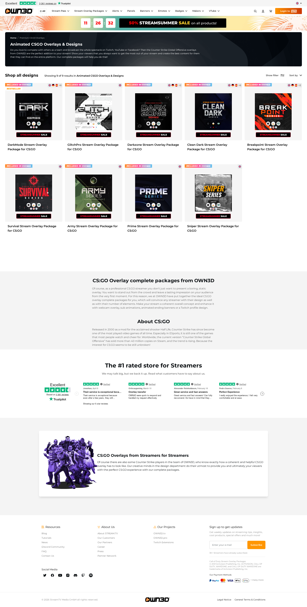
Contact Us (48, 555)
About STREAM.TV (108, 533)
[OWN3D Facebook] (52, 575)
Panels (131, 11)
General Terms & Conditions (250, 599)
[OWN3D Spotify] (91, 575)
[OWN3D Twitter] (45, 575)
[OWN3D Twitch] (83, 575)
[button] (256, 545)
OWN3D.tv (160, 533)
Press (101, 551)
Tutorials (46, 537)
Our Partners (105, 542)
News (45, 542)
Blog (44, 533)
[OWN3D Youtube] (60, 575)
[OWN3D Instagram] (68, 575)
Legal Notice (224, 599)
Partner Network (107, 555)
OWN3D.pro (160, 537)
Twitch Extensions (164, 542)
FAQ (44, 551)
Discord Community (53, 546)
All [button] (43, 11)
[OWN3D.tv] (157, 599)
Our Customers (106, 537)
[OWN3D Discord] (75, 575)
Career (101, 546)
